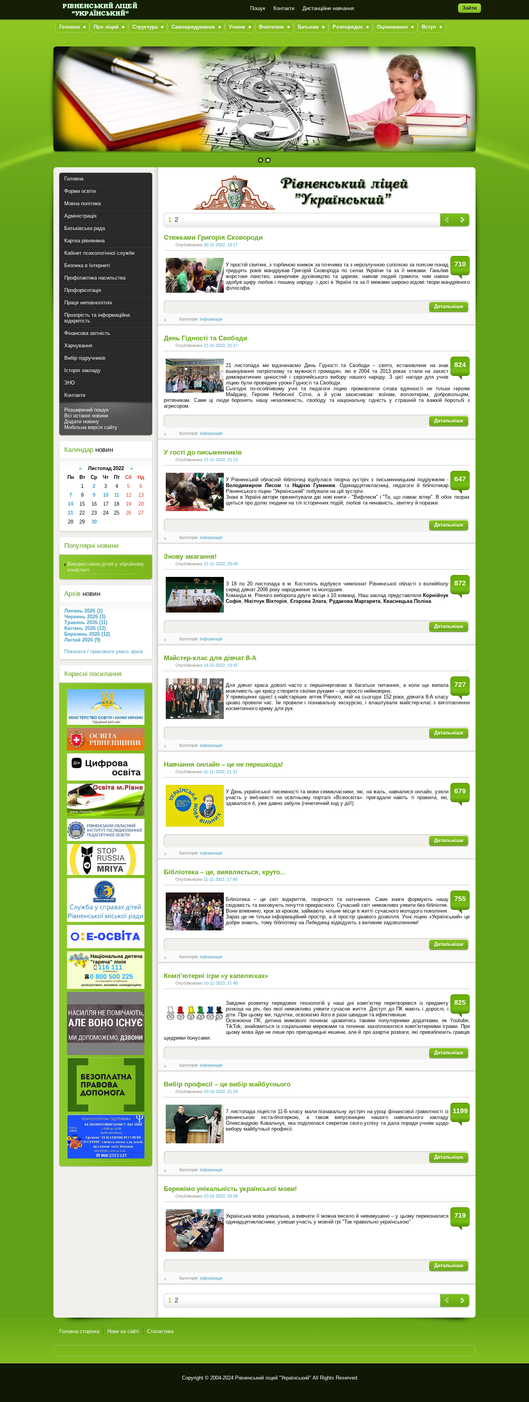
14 (70, 504)
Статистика (160, 1331)
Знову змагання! (190, 556)
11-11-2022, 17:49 (220, 879)
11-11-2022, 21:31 (220, 771)
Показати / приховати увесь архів (103, 651)
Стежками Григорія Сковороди (213, 237)
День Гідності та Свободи (205, 338)
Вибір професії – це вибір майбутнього (227, 1084)
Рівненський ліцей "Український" (273, 1378)
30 (94, 522)
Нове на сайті (123, 1331)
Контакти (283, 8)
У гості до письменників (203, 452)
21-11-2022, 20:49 (221, 563)
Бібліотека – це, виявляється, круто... (225, 872)
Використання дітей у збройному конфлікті (105, 567)
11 (116, 495)
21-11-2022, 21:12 (221, 459)
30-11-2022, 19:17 (221, 244)
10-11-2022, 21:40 (221, 983)
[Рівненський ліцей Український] (99, 8)
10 (105, 495)
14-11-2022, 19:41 (221, 665)
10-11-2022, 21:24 (221, 1091)
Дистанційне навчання (328, 8)
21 (70, 513)
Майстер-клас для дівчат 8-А (210, 658)
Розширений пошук (86, 410)
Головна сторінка (79, 1331)
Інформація (211, 319)
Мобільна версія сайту (90, 427)
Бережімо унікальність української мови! (230, 1189)
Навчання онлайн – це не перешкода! (223, 764)
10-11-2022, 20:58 (221, 1196)
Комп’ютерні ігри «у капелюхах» (216, 976)
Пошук (257, 8)
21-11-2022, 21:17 (221, 345)
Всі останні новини (86, 416)
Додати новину (81, 421)
